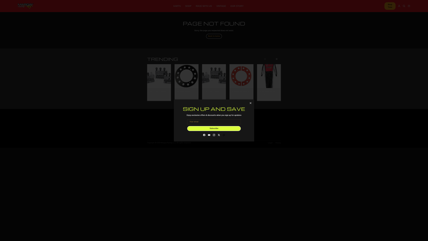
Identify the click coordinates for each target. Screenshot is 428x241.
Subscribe (214, 128)
